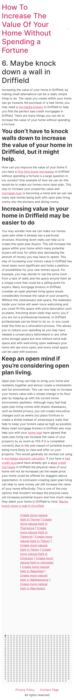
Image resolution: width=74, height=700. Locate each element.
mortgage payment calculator (24, 458)
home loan (35, 432)
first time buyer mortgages (36, 171)
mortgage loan (12, 193)
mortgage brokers (30, 107)
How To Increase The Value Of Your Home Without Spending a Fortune (26, 29)
